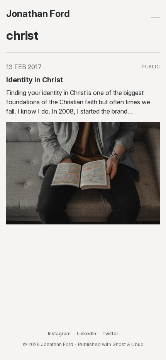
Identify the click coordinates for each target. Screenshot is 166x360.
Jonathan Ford (38, 14)
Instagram (59, 333)
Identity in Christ (34, 80)
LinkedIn (86, 333)
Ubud (137, 344)
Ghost (119, 344)
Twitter (110, 333)
